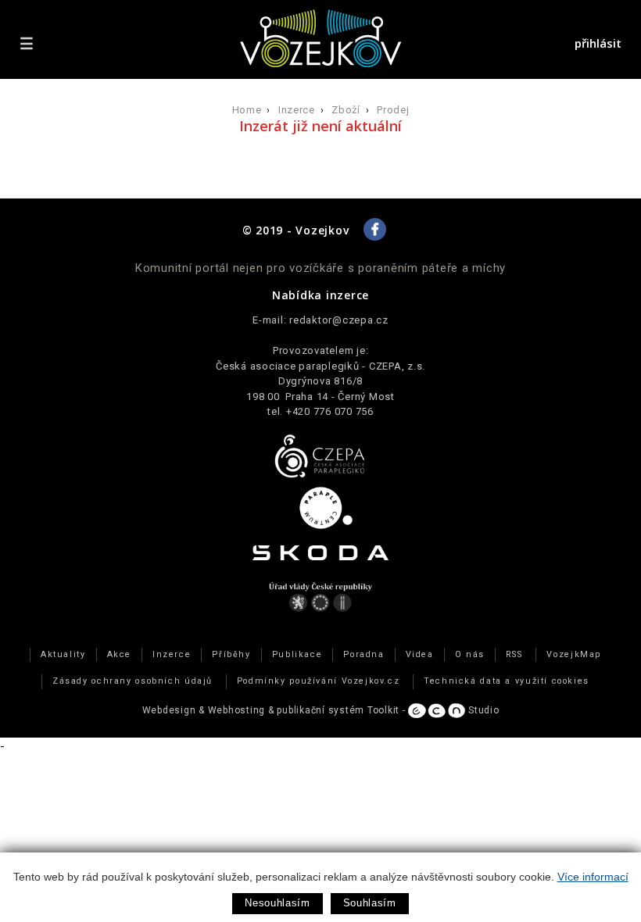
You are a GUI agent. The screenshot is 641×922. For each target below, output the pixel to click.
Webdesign (169, 710)
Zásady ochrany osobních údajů (132, 681)
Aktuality (63, 654)
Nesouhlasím (277, 903)
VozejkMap (573, 654)
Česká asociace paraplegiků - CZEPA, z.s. (320, 366)
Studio (482, 710)
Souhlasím (369, 903)
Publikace (297, 654)
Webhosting (237, 710)
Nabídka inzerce (320, 295)
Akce (119, 654)
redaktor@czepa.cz (339, 320)
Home (247, 110)
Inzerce (296, 110)
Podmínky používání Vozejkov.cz (318, 681)
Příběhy (231, 654)
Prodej (393, 110)
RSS (514, 654)
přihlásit (598, 43)
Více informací (592, 876)
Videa (420, 654)
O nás (470, 654)
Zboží (345, 110)
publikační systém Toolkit (338, 710)
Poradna (363, 654)
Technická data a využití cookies (506, 681)
